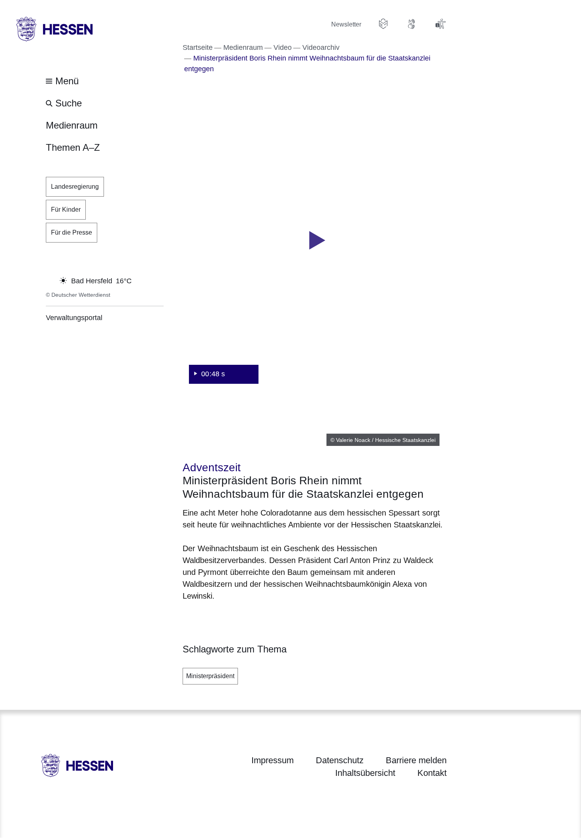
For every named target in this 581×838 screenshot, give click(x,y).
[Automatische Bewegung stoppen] (50, 280)
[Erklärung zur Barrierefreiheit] (440, 23)
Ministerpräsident (210, 676)
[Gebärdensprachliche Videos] (412, 23)
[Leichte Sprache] (383, 23)
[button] (315, 240)
